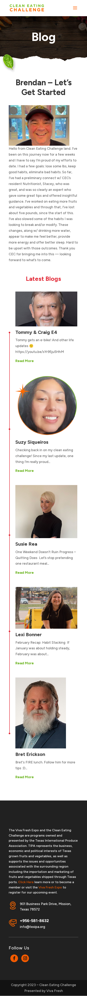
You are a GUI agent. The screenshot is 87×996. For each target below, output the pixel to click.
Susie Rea (26, 544)
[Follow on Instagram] (25, 958)
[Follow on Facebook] (14, 958)
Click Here (26, 882)
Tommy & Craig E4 (36, 332)
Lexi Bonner (28, 634)
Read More (24, 361)
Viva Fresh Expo (50, 887)
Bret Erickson (30, 754)
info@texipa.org (32, 927)
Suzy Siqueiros (31, 442)
